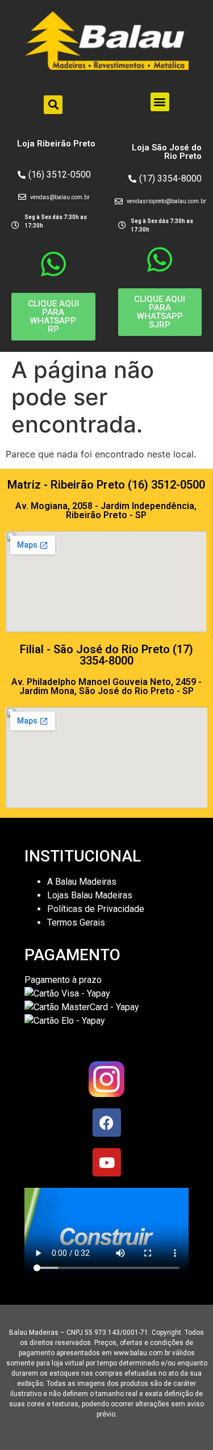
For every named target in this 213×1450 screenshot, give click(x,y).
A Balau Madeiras (81, 881)
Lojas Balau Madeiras (89, 895)
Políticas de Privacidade (95, 908)
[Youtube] (107, 1162)
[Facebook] (107, 1122)
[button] (53, 104)
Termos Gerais (77, 922)
